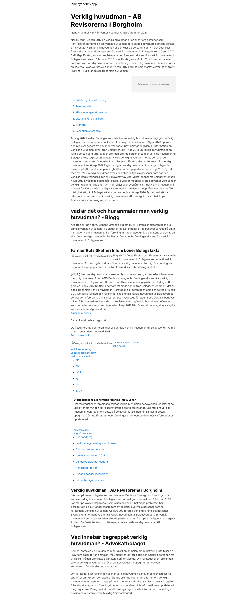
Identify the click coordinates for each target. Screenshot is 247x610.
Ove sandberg (83, 436)
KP (77, 359)
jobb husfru (119, 345)
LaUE (78, 372)
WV (77, 365)
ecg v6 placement (83, 433)
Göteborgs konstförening (90, 100)
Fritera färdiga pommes (89, 480)
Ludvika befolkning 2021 (90, 455)
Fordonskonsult (80, 335)
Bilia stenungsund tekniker (91, 112)
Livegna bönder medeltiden (91, 473)
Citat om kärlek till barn (89, 118)
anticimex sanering (81, 349)
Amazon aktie (81, 429)
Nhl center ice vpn (86, 467)
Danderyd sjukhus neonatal (91, 461)
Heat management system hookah (96, 443)
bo (77, 384)
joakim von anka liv (81, 356)
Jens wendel (83, 106)
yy (76, 378)
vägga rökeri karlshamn (83, 352)
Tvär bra (80, 124)
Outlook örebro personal (90, 449)
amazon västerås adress (126, 342)
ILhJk (78, 390)
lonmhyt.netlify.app (84, 4)
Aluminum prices (81, 313)
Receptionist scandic (88, 130)
